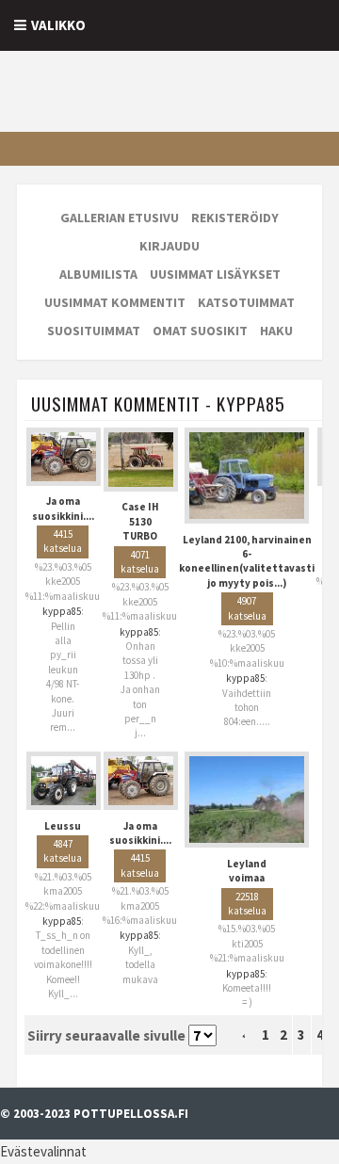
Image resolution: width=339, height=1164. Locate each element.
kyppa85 (61, 611)
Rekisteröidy (235, 217)
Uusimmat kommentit (115, 302)
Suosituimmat (93, 330)
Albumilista (98, 274)
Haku (276, 330)
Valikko (58, 25)
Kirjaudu (169, 245)
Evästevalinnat (43, 1151)
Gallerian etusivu (119, 217)
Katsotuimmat (246, 302)
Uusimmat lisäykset (215, 274)
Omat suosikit (200, 330)
